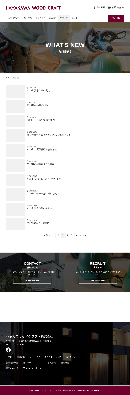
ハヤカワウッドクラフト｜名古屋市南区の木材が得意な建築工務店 (61, 390)
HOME (9, 357)
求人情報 (116, 18)
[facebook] (30, 349)
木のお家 (28, 18)
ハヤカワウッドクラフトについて (45, 357)
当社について (14, 18)
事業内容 (39, 18)
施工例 (52, 18)
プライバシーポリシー (33, 368)
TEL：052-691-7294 (15, 344)
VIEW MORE (32, 280)
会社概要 (65, 362)
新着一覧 (64, 18)
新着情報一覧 (12, 362)
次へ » (83, 235)
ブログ (75, 18)
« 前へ (47, 235)
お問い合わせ (12, 368)
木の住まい (71, 357)
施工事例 (27, 362)
